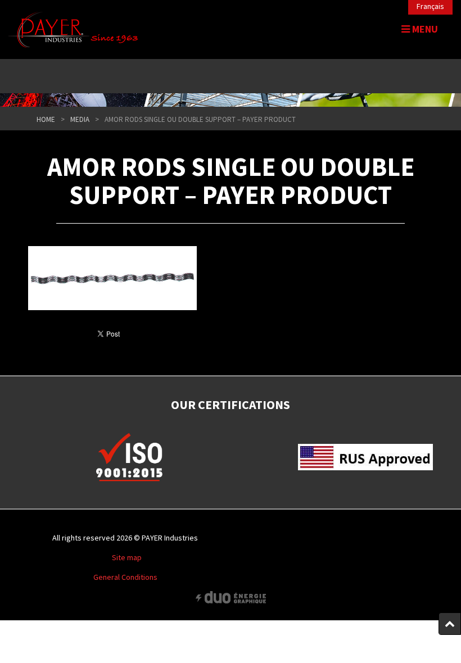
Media (79, 119)
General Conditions (125, 577)
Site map (127, 557)
